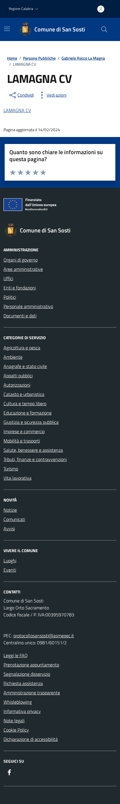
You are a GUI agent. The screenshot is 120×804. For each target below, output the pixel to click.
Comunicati (14, 519)
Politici (9, 297)
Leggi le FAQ (15, 655)
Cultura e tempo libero (24, 403)
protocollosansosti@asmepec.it (43, 635)
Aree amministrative (23, 269)
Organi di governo (20, 259)
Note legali (13, 720)
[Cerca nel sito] (104, 29)
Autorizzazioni (16, 384)
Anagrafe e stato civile (25, 366)
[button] (24, 9)
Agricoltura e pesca (21, 347)
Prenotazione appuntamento (31, 664)
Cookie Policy (16, 729)
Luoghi (9, 560)
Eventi (9, 569)
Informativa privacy (22, 711)
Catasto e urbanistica (23, 394)
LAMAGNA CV (17, 110)
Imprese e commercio (24, 431)
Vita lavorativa (17, 477)
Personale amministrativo (28, 306)
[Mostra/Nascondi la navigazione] (6, 28)
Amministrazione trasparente (31, 692)
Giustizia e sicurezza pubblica (31, 422)
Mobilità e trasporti (21, 440)
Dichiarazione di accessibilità (30, 739)
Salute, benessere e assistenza (33, 450)
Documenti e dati (19, 315)
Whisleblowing (17, 701)
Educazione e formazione (27, 412)
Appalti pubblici (18, 375)
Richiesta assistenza (23, 683)
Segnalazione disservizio (26, 673)
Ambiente (12, 356)
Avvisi (9, 528)
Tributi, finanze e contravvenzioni (35, 459)
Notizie (10, 509)
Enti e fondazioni (19, 287)
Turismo (10, 468)
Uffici (8, 278)
